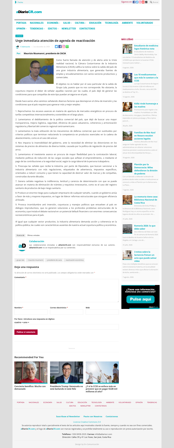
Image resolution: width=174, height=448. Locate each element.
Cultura (79, 22)
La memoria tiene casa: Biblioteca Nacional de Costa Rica (146, 199)
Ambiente (127, 22)
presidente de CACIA (54, 260)
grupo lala (20, 260)
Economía (52, 22)
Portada (21, 22)
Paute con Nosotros (93, 416)
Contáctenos (87, 28)
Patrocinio (72, 348)
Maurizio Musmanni (35, 260)
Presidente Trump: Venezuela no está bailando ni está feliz (66, 387)
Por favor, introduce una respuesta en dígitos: (34, 319)
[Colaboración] (22, 250)
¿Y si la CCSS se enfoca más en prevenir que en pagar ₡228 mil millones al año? (101, 389)
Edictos (52, 28)
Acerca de (20, 235)
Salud (66, 22)
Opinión (20, 28)
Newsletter (69, 28)
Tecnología (111, 22)
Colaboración (25, 46)
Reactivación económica (75, 260)
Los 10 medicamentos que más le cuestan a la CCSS (146, 77)
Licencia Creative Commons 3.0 (87, 422)
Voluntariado (144, 22)
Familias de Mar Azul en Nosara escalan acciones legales (144, 135)
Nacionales (37, 22)
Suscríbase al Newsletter (68, 416)
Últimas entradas (33, 235)
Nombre (18, 307)
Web (88, 307)
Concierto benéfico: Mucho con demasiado (30, 387)
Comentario (20, 277)
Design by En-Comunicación (87, 444)
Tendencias (36, 28)
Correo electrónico (59, 307)
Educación (95, 22)
